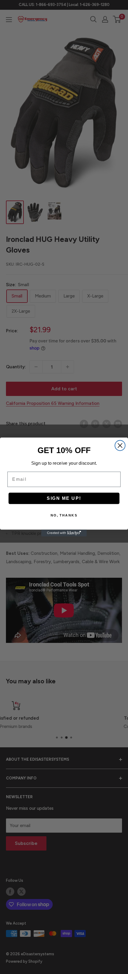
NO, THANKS (64, 515)
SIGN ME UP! (64, 498)
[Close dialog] (120, 445)
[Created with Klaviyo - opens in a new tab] (64, 533)
